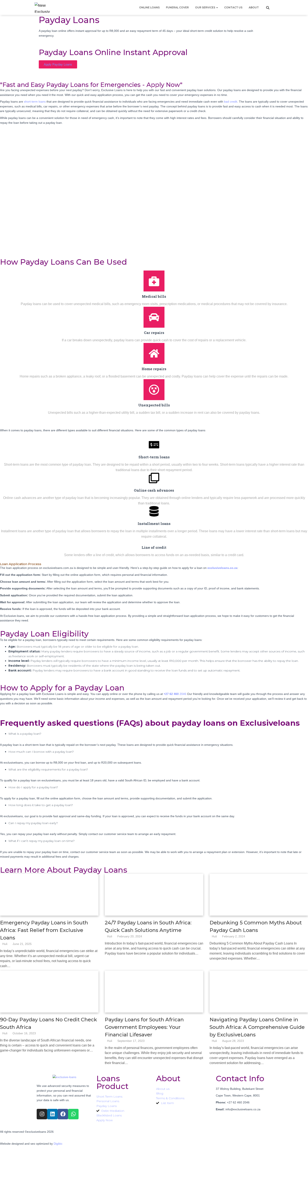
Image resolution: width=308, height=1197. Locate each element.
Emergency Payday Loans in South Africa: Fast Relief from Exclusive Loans (44, 930)
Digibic (58, 1143)
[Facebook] (63, 1114)
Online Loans (149, 7)
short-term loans (35, 101)
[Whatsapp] (73, 1114)
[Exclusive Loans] (42, 7)
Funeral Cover (177, 7)
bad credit (230, 101)
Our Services (205, 7)
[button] (217, 7)
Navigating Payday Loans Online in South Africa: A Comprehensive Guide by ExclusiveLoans (257, 1027)
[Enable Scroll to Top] (299, 1188)
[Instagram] (42, 1114)
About (254, 7)
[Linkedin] (52, 1114)
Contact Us (233, 7)
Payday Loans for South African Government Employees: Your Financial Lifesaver (144, 1027)
